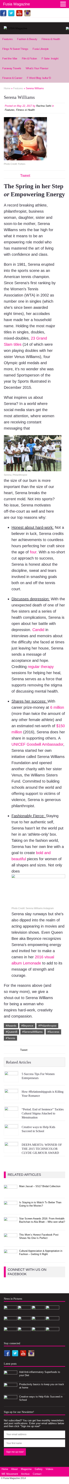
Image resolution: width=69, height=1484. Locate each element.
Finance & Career (12, 77)
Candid (38, 630)
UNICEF (18, 744)
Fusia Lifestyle (41, 48)
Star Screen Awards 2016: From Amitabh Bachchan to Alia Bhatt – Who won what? (42, 1220)
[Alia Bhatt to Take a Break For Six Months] (52, 1324)
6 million (57, 707)
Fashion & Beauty (27, 39)
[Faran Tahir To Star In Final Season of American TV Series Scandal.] (24, 1324)
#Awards (11, 1025)
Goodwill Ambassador (45, 744)
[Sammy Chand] (52, 1335)
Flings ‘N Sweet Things (15, 48)
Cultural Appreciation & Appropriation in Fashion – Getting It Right (40, 1252)
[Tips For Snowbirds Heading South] (24, 1335)
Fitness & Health (51, 39)
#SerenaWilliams (32, 1031)
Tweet (25, 175)
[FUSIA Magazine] (34, 28)
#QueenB (11, 1031)
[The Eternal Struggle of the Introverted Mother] (10, 1335)
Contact (37, 1473)
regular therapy (41, 667)
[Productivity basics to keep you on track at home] (10, 1391)
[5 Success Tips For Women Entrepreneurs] (11, 1079)
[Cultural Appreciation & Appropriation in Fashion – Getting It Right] (10, 1257)
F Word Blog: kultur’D (39, 77)
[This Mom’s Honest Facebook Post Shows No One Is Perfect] (10, 1241)
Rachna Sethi (43, 105)
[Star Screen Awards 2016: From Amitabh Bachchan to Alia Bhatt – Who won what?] (10, 1225)
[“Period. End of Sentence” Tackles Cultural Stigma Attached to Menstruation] (11, 1114)
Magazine (26, 1469)
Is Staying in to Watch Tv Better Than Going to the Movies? (40, 1204)
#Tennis (10, 1038)
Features (7, 39)
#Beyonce (27, 1025)
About (14, 1469)
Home (5, 1469)
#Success (53, 1031)
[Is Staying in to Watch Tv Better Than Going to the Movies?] (10, 1209)
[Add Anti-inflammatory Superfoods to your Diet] (10, 1378)
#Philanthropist (47, 1025)
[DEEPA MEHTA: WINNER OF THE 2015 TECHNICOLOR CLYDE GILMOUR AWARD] (11, 1150)
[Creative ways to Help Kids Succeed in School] (11, 1132)
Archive (25, 1473)
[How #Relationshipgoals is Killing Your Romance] (11, 1097)
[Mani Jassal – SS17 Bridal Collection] (10, 1192)
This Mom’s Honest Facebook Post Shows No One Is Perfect (38, 1236)
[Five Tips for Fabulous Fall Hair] (38, 1335)
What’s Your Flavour (37, 68)
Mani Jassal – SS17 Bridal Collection (39, 1186)
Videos (49, 1469)
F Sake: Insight (50, 58)
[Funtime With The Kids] (38, 1324)
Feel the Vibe (9, 58)
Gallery (39, 1469)
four (33, 552)
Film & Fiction (29, 58)
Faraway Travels (11, 68)
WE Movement (10, 1473)
